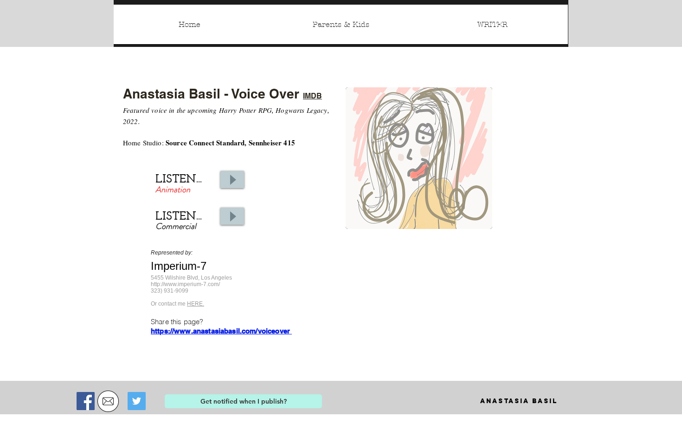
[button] (243, 401)
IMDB (312, 95)
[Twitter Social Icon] (137, 401)
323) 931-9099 (169, 290)
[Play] (232, 179)
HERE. (195, 303)
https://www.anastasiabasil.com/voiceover (221, 331)
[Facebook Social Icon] (86, 401)
